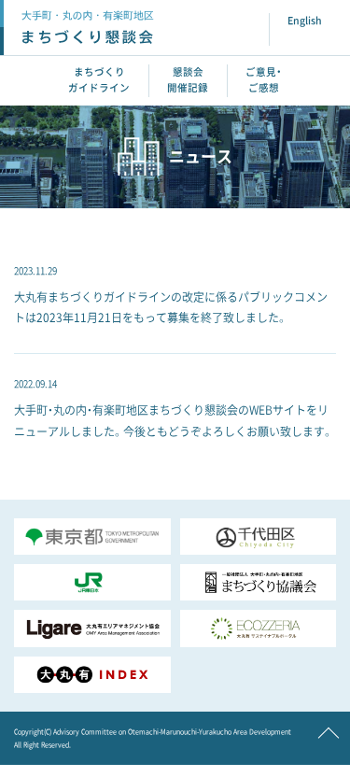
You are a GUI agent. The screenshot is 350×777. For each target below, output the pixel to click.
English (304, 20)
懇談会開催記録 (187, 79)
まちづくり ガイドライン (99, 79)
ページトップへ (329, 738)
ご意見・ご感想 (263, 79)
